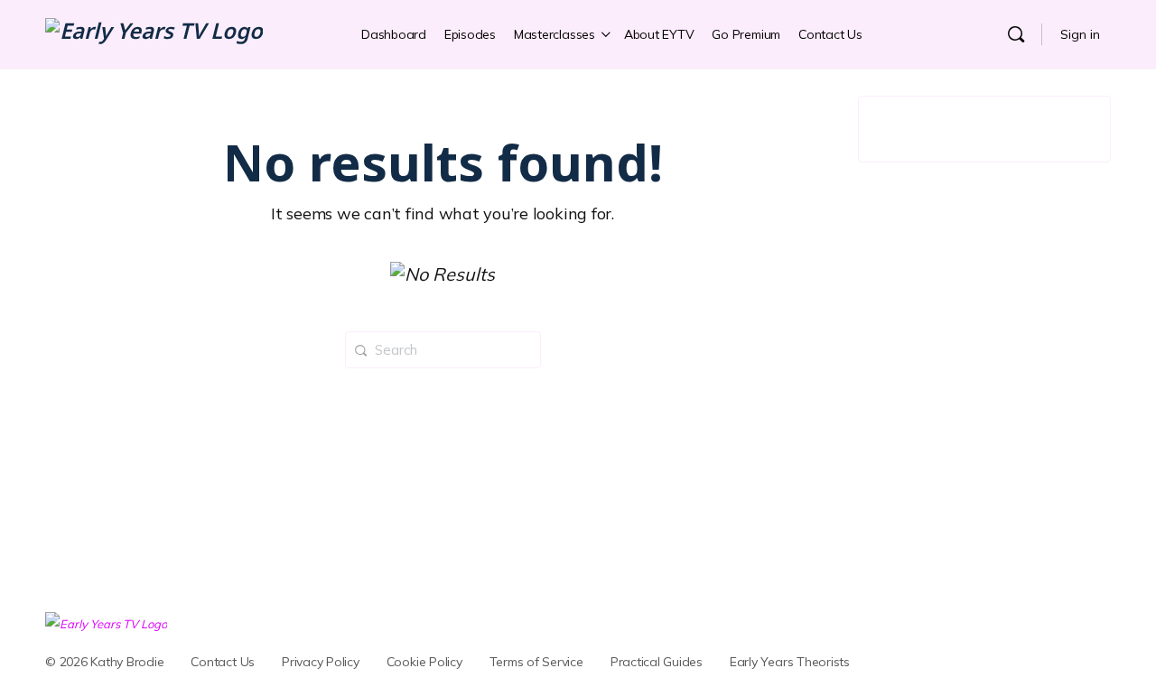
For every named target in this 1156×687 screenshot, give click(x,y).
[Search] (1016, 34)
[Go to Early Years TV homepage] (154, 34)
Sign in (1080, 34)
